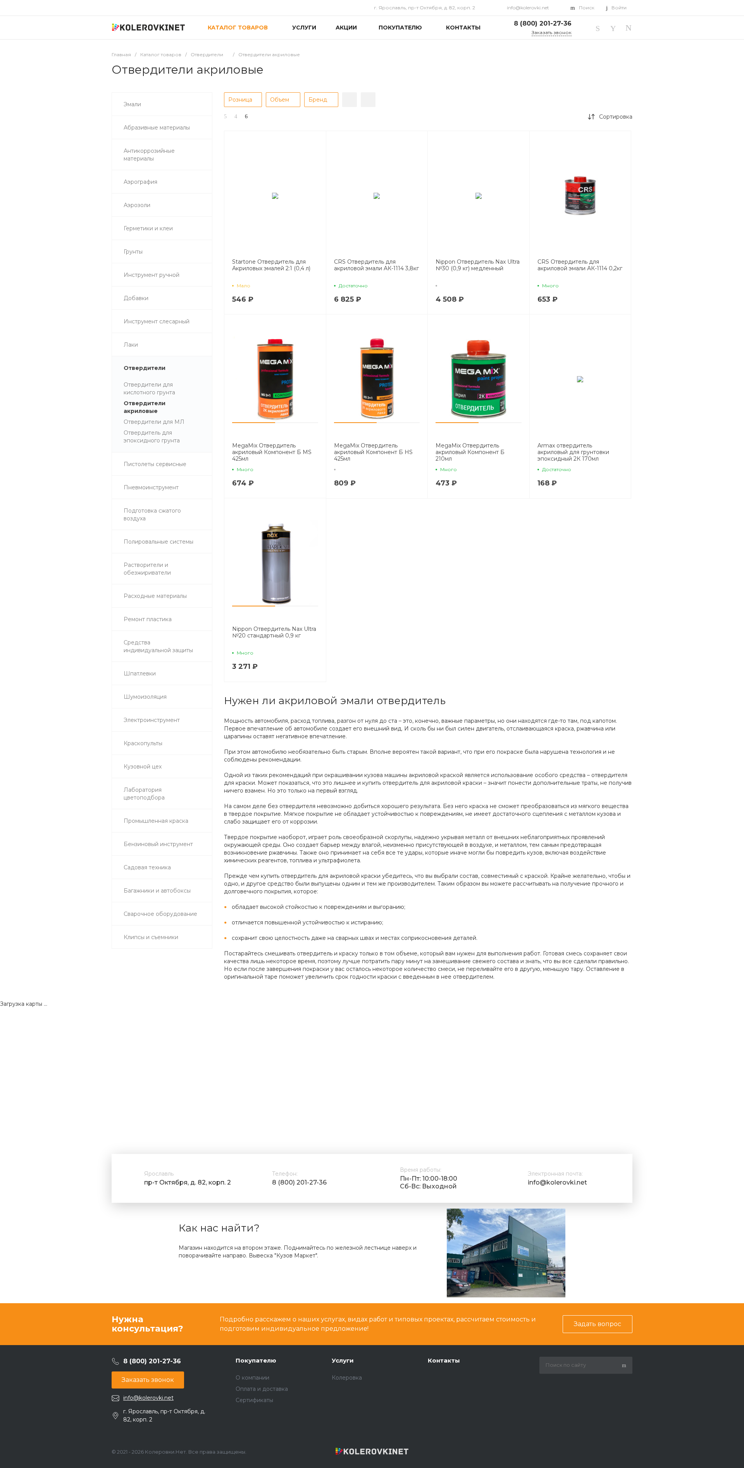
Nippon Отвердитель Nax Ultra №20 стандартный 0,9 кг (274, 632)
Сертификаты (254, 1400)
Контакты (444, 1360)
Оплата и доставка (262, 1388)
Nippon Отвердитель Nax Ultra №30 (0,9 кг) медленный (478, 265)
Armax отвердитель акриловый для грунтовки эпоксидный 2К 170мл (573, 452)
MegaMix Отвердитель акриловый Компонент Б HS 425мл (373, 452)
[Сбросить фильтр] (368, 99)
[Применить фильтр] (349, 99)
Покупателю (256, 1360)
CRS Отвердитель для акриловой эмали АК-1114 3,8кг (376, 265)
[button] (253, 422)
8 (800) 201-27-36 (299, 1182)
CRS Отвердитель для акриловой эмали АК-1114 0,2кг (579, 265)
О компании (252, 1377)
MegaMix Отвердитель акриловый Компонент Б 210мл (470, 452)
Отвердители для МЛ (154, 421)
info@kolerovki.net (528, 7)
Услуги (343, 1360)
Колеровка (347, 1377)
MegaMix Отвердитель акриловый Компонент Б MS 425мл (272, 452)
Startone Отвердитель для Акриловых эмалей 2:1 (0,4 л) (271, 265)
